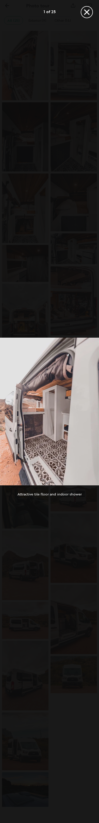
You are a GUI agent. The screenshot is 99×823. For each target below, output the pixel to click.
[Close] (87, 12)
